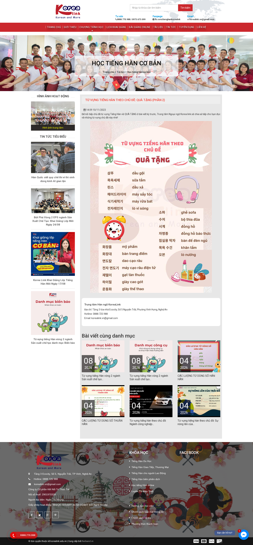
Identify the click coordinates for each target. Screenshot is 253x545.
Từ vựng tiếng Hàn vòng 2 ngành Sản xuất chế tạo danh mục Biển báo (53, 341)
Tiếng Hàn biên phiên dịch (145, 479)
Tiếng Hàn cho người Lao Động (148, 473)
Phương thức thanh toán (144, 523)
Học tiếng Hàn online (142, 485)
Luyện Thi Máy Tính (142, 491)
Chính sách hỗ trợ (141, 517)
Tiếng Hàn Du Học (141, 461)
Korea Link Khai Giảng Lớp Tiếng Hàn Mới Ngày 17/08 (53, 282)
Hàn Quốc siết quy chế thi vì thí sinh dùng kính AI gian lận (53, 179)
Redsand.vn (87, 541)
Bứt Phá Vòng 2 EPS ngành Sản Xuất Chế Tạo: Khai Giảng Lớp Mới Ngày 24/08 (52, 221)
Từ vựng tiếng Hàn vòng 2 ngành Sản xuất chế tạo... (101, 377)
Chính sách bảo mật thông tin (147, 511)
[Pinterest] (55, 515)
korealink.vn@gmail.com (47, 484)
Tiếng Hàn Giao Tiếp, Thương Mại (150, 467)
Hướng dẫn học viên (142, 505)
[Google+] (47, 515)
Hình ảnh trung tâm (53, 127)
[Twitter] (39, 515)
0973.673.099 (138, 19)
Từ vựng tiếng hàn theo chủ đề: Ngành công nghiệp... (148, 422)
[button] (34, 116)
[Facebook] (31, 515)
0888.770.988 (124, 19)
